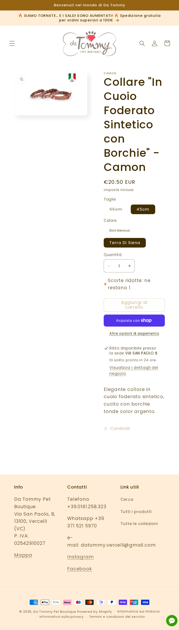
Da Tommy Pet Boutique (54, 611)
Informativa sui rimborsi (138, 611)
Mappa (23, 555)
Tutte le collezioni (139, 523)
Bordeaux (122, 231)
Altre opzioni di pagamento (134, 333)
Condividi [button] (120, 428)
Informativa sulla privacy (62, 617)
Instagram (80, 557)
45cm (142, 209)
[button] (12, 43)
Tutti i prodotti (136, 511)
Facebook (79, 569)
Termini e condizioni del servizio (117, 617)
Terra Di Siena (124, 242)
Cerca (126, 499)
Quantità (113, 254)
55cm (118, 210)
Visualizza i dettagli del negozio (133, 370)
